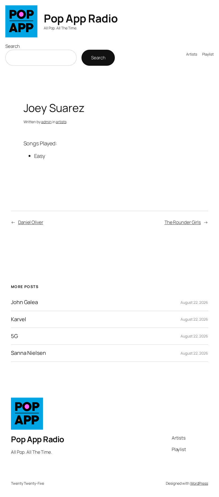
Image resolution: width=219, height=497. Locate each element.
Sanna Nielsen (28, 353)
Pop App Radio (81, 18)
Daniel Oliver (30, 222)
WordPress (199, 483)
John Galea (24, 302)
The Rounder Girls (183, 222)
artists (61, 121)
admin (46, 121)
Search (12, 46)
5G (14, 336)
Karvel (18, 319)
